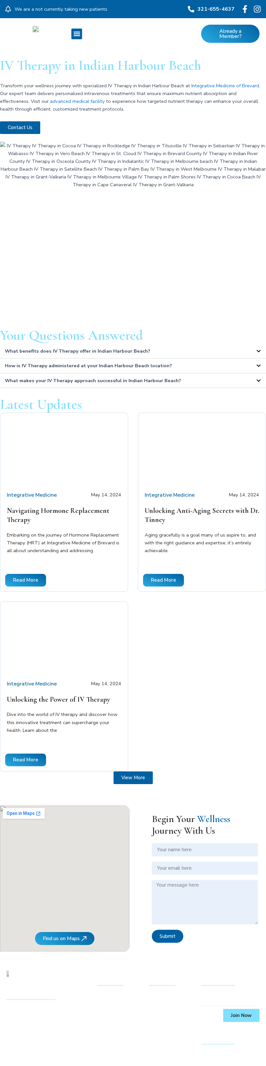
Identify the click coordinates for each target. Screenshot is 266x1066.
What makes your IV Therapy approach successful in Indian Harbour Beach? (93, 380)
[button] (76, 34)
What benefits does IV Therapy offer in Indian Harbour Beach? (77, 351)
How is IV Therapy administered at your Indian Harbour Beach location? (88, 365)
